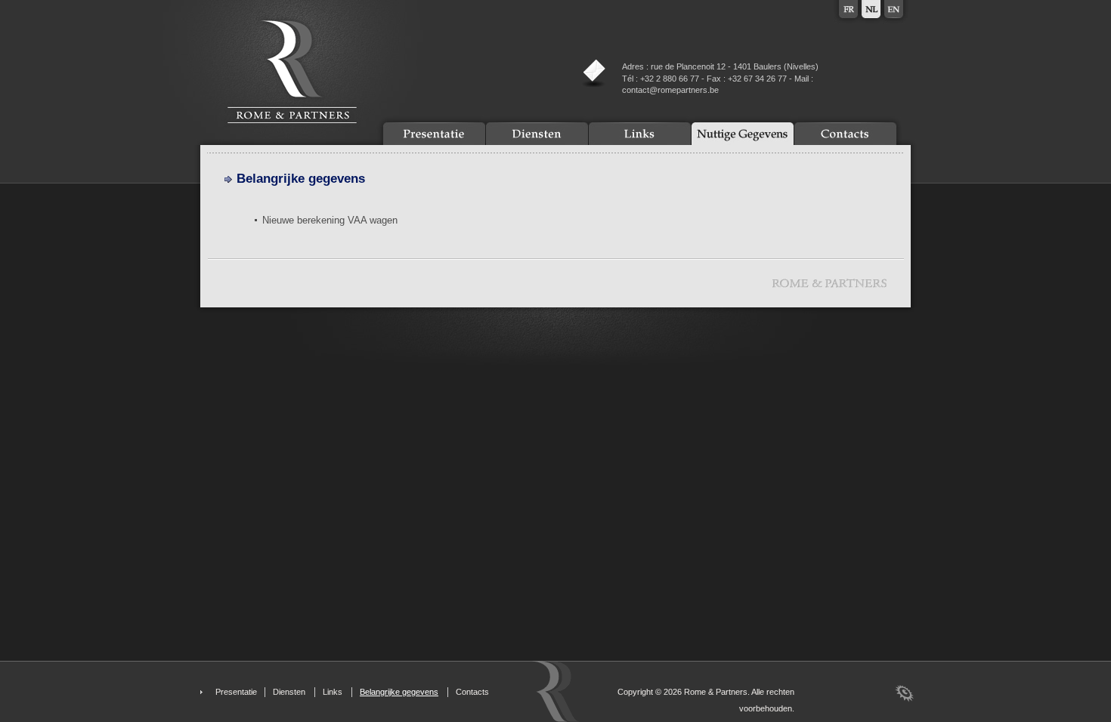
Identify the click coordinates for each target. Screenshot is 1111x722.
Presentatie (236, 691)
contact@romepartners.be (670, 89)
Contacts (472, 691)
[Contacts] (845, 133)
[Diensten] (537, 133)
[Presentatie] (434, 133)
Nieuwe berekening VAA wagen (330, 220)
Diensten (289, 691)
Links (332, 691)
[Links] (640, 133)
